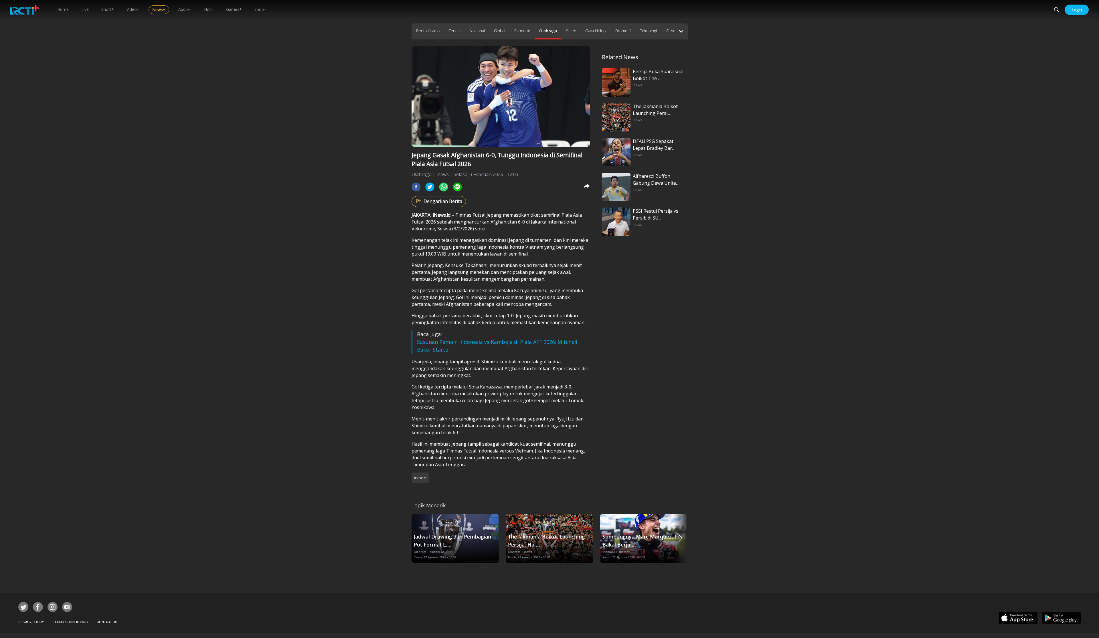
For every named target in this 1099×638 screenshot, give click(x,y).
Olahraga (548, 30)
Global (499, 30)
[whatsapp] (443, 187)
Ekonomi (522, 30)
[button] (680, 538)
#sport (420, 478)
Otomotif (623, 30)
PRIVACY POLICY (31, 621)
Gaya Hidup (595, 30)
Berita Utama (428, 30)
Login (1077, 9)
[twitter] (429, 187)
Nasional (477, 30)
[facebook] (416, 187)
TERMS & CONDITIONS (70, 621)
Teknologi (648, 30)
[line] (457, 187)
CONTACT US (107, 621)
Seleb (571, 30)
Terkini (454, 30)
